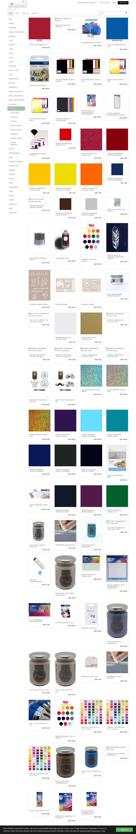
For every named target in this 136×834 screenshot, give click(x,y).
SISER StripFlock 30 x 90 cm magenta (65, 737)
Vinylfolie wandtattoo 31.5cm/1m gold (88, 338)
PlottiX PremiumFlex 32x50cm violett (62, 435)
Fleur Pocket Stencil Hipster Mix (65, 401)
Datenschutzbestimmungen (89, 831)
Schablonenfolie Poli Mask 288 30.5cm (116, 754)
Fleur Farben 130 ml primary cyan (91, 772)
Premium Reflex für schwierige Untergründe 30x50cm (115, 257)
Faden (11, 49)
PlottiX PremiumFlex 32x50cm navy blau (62, 511)
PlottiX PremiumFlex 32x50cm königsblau (36, 470)
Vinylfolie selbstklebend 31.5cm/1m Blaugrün (38, 356)
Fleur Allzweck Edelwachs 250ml (38, 259)
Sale (10, 19)
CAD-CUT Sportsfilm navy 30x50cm (116, 210)
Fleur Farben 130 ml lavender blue (114, 642)
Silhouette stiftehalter (89, 628)
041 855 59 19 (104, 3)
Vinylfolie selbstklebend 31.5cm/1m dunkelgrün (64, 356)
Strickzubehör (13, 187)
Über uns (25, 13)
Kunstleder (12, 66)
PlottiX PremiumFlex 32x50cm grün (114, 511)
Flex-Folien (14, 117)
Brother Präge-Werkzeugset (39, 811)
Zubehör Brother (16, 138)
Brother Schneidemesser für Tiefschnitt (65, 817)
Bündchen (12, 36)
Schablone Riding (61, 304)
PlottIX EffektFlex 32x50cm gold (39, 435)
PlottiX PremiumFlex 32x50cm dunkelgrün (63, 470)
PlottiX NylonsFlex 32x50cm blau (91, 80)
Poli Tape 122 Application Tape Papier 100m (116, 528)
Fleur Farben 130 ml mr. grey (39, 690)
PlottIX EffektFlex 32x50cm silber (116, 391)
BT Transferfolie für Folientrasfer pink (36, 621)
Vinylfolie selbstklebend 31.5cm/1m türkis (89, 356)
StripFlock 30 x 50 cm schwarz (88, 260)
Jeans (11, 57)
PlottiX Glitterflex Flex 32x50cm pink (89, 154)
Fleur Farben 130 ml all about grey (37, 546)
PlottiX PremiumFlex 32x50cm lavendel (36, 206)
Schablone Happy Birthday (39, 304)
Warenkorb (123, 3)
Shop (10, 13)
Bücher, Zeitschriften (16, 32)
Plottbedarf (13, 108)
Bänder (11, 23)
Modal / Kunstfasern (16, 91)
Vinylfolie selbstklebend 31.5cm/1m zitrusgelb (64, 189)
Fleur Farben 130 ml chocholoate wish (62, 782)
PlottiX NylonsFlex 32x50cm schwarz (65, 80)
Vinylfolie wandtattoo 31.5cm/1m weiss (63, 338)
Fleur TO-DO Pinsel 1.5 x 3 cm (39, 724)
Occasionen (13, 104)
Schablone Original (87, 304)
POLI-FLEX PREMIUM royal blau (116, 45)
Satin (11, 157)
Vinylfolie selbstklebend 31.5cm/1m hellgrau (89, 214)
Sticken (11, 179)
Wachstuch (13, 204)
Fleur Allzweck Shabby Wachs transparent (115, 295)
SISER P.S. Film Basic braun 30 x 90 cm (39, 774)
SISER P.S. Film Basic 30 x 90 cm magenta (116, 728)
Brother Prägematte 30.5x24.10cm (88, 575)
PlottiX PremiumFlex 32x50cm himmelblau (88, 435)
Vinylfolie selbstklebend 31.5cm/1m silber (115, 321)
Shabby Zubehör (16, 130)
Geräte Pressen (16, 125)
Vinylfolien (14, 134)
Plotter (11, 149)
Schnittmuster (14, 166)
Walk (10, 208)
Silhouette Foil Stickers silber (115, 476)
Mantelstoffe (13, 79)
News (17, 13)
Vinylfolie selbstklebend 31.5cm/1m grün (115, 356)
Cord (10, 40)
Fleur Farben (15, 113)
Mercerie (12, 83)
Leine (11, 74)
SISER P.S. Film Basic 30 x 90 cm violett (90, 728)
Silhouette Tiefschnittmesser (36, 581)
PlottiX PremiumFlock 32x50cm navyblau (88, 470)
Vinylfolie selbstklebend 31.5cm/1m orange (89, 189)
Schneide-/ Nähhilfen (16, 162)
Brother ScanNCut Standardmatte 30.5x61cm (116, 114)
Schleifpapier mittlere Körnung (114, 677)
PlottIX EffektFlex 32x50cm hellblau (90, 391)
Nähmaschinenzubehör (16, 100)
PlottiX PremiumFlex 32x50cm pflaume (88, 511)
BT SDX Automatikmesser (64, 623)
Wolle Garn (13, 213)
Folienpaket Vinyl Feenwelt (90, 43)
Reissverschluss (14, 153)
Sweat (11, 191)
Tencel (11, 196)
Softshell (12, 174)
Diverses (12, 45)
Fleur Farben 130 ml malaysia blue (88, 546)
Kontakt (34, 13)
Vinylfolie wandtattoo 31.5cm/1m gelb (63, 119)
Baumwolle (12, 28)
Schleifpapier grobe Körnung (65, 545)
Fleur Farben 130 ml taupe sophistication (65, 594)
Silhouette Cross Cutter (89, 676)
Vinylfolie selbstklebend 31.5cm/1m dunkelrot (115, 154)
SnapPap (12, 170)
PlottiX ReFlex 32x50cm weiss (38, 119)
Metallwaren (13, 87)
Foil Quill (13, 121)
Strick (11, 183)
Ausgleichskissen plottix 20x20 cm (38, 154)
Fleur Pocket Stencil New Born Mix (38, 401)
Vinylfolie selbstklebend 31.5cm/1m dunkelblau (115, 179)
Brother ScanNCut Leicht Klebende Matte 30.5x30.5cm (116, 586)
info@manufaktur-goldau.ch (87, 3)
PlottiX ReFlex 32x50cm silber (115, 80)
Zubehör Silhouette (14, 143)
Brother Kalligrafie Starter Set (38, 505)
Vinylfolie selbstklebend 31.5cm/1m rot (64, 144)
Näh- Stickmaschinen (16, 96)
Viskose (11, 200)
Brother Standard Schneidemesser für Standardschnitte (88, 812)
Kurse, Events (14, 70)
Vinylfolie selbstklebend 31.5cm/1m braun (64, 214)
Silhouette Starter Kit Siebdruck (63, 26)
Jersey (11, 62)
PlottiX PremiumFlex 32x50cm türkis (114, 435)
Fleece (11, 53)
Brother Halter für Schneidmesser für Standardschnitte (87, 112)
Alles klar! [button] (124, 830)
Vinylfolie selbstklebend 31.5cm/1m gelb (38, 189)
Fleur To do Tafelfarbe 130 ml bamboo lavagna (39, 321)
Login (114, 3)
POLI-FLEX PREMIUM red (38, 45)
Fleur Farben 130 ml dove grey (64, 691)
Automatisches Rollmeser (38, 85)
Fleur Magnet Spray (62, 258)
